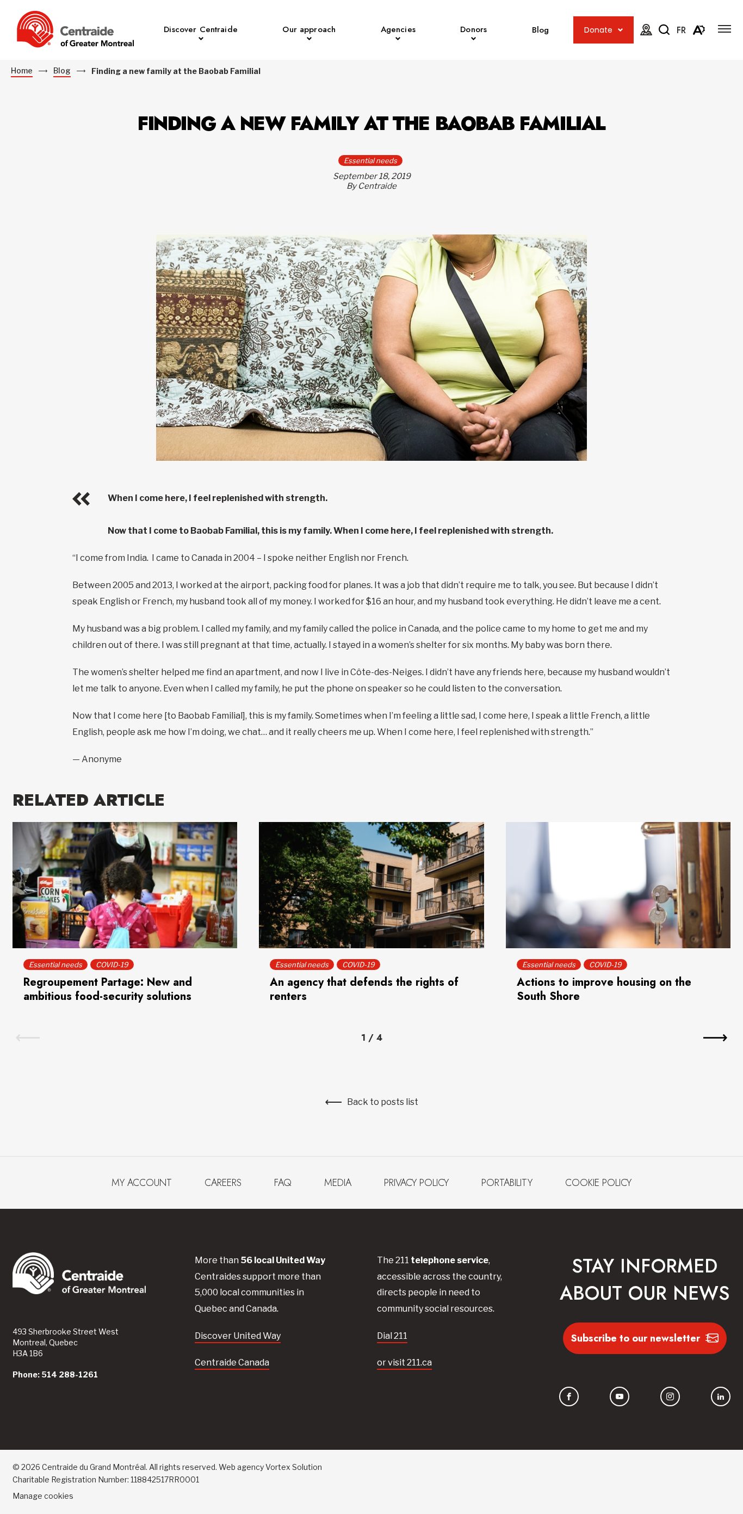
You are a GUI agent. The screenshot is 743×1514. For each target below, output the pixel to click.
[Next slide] (715, 1037)
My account (142, 1183)
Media (337, 1183)
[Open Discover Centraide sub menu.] (201, 40)
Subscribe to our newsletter (635, 1338)
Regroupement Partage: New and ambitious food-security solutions (107, 989)
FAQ (283, 1183)
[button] (724, 28)
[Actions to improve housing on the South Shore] (618, 885)
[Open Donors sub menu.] (473, 40)
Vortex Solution (293, 1467)
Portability (507, 1183)
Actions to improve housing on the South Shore (604, 989)
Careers (223, 1183)
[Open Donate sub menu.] (620, 30)
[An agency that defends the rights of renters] (371, 885)
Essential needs (370, 160)
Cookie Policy (598, 1183)
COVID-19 (112, 964)
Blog (540, 30)
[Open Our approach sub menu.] (309, 40)
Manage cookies (43, 1495)
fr (681, 30)
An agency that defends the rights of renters (364, 989)
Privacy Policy (416, 1183)
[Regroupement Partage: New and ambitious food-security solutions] (125, 885)
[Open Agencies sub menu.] (398, 40)
